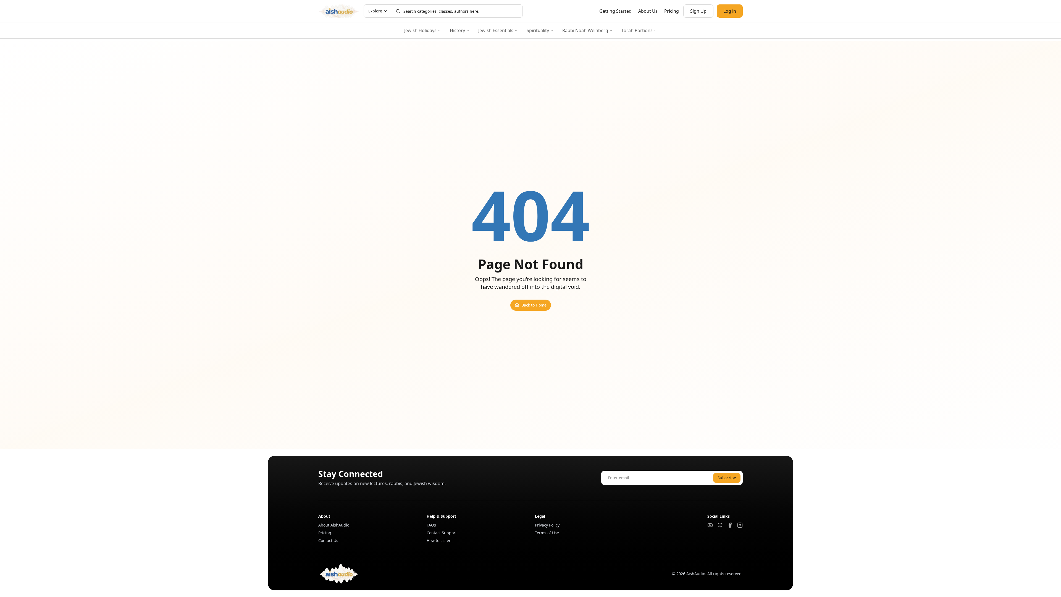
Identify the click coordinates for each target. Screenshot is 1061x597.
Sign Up (698, 11)
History (457, 30)
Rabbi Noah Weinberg (585, 30)
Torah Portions (637, 30)
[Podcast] (720, 525)
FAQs (431, 525)
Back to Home (534, 305)
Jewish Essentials (495, 30)
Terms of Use (547, 532)
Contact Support (442, 532)
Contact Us (328, 540)
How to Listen (439, 540)
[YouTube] (710, 525)
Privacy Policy (547, 525)
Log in (729, 11)
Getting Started (615, 11)
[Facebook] (730, 525)
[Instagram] (740, 525)
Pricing (671, 11)
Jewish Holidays (420, 30)
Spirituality (538, 30)
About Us (648, 11)
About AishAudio (333, 525)
